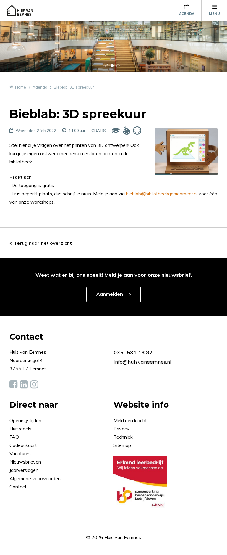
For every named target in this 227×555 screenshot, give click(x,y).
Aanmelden (109, 294)
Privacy (121, 429)
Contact (18, 487)
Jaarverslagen (24, 470)
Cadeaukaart (23, 445)
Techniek (123, 437)
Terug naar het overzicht (43, 243)
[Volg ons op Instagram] (34, 384)
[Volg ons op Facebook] (13, 384)
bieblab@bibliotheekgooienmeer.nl (161, 194)
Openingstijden (25, 420)
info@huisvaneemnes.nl (142, 361)
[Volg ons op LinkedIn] (24, 384)
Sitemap (122, 445)
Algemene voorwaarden (35, 478)
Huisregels (21, 429)
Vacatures (20, 453)
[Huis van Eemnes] (23, 10)
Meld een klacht (130, 420)
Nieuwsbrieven (25, 462)
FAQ (14, 437)
